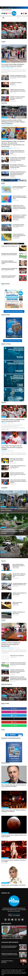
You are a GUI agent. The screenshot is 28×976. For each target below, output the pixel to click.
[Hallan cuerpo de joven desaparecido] (23, 248)
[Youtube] (22, 919)
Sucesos (3, 561)
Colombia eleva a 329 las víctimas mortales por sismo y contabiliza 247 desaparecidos (19, 207)
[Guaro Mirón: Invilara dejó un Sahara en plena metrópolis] (14, 501)
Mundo (3, 183)
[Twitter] (19, 919)
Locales (3, 41)
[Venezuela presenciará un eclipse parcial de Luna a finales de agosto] (14, 824)
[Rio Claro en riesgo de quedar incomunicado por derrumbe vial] (14, 547)
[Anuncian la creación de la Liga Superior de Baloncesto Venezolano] (5, 474)
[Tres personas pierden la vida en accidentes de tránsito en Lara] (6, 586)
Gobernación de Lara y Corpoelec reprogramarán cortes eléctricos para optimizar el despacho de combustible (18, 678)
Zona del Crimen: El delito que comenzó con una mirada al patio (19, 575)
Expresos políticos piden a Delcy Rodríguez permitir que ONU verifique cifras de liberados (13, 121)
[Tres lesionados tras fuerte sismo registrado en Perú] (6, 227)
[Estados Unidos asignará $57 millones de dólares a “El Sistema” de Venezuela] (14, 799)
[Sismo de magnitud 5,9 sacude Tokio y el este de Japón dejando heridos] (6, 199)
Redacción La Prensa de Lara (7, 67)
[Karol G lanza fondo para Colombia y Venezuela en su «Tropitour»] (14, 849)
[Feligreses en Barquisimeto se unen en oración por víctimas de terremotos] (5, 77)
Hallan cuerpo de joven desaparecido (9, 246)
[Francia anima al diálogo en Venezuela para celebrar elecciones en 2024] (23, 263)
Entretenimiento (5, 763)
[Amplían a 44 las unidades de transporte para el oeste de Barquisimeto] (14, 632)
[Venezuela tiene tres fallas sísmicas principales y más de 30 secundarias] (23, 256)
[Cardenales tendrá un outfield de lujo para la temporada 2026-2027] (14, 30)
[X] (14, 718)
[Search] (25, 17)
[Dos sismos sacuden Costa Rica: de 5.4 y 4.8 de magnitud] (6, 189)
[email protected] (16, 914)
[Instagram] (9, 919)
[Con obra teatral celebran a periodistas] (5, 84)
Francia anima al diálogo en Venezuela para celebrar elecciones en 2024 (9, 262)
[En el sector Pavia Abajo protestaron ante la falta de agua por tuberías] (14, 53)
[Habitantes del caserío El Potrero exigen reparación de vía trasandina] (5, 91)
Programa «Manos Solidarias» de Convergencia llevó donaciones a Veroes (17, 152)
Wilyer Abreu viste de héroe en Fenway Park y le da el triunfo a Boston (16, 460)
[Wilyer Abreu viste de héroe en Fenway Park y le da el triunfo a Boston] (5, 460)
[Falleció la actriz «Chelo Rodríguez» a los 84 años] (14, 875)
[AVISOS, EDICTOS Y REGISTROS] (5, 657)
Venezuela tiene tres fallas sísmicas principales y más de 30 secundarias (9, 254)
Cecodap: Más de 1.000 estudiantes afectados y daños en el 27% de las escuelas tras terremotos (17, 159)
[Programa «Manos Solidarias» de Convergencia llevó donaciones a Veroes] (5, 152)
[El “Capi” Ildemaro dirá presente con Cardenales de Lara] (5, 467)
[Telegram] (12, 919)
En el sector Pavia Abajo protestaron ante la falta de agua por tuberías (12, 65)
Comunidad (4, 487)
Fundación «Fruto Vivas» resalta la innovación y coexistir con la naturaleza (17, 98)
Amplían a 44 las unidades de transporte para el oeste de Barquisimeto (10, 644)
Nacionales (4, 103)
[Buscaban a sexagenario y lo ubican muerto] (6, 614)
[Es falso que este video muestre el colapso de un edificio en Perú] (23, 278)
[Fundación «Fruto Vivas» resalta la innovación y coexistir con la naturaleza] (5, 98)
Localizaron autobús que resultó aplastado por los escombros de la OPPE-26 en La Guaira (17, 671)
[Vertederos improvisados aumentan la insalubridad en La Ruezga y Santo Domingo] (14, 524)
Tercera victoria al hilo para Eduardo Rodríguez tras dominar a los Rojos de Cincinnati (18, 481)
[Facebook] (5, 919)
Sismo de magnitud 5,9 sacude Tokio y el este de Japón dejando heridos (20, 197)
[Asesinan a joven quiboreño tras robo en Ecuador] (6, 595)
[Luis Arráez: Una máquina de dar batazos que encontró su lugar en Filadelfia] (14, 437)
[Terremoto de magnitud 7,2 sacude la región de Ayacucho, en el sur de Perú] (6, 237)
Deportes (3, 402)
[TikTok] (15, 919)
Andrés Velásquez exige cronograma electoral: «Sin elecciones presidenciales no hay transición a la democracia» (12, 144)
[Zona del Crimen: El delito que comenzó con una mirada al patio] (6, 576)
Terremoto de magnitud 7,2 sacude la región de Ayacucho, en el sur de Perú (19, 235)
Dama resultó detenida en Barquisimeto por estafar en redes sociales (19, 566)
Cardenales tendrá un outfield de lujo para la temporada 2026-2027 (13, 420)
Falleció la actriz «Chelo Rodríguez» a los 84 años (13, 885)
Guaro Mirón (3, 506)
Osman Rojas (4, 37)
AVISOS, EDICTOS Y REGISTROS (17, 655)
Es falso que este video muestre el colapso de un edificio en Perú (8, 276)
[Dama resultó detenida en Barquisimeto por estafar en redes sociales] (6, 567)
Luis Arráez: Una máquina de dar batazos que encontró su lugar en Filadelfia (11, 447)
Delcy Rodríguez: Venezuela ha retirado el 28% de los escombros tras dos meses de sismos (18, 166)
